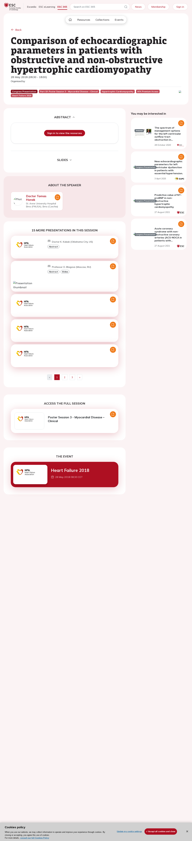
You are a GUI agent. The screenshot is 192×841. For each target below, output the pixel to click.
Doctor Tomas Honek (36, 198)
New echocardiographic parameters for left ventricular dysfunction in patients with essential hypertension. (168, 167)
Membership (158, 6)
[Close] (187, 831)
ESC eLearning (47, 6)
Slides (65, 271)
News (138, 6)
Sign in (180, 6)
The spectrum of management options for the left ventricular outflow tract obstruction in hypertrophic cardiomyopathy (167, 136)
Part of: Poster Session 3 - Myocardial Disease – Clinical (69, 91)
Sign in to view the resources (64, 133)
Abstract (53, 246)
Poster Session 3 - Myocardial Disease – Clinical (76, 419)
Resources (83, 19)
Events (119, 19)
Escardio (31, 6)
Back (18, 30)
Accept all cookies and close (161, 831)
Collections (102, 19)
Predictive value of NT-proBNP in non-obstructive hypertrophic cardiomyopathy (168, 200)
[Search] (125, 7)
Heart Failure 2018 (70, 470)
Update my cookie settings (129, 831)
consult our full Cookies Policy (34, 838)
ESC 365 (62, 6)
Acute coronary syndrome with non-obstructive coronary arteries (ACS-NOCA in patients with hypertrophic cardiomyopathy (168, 237)
